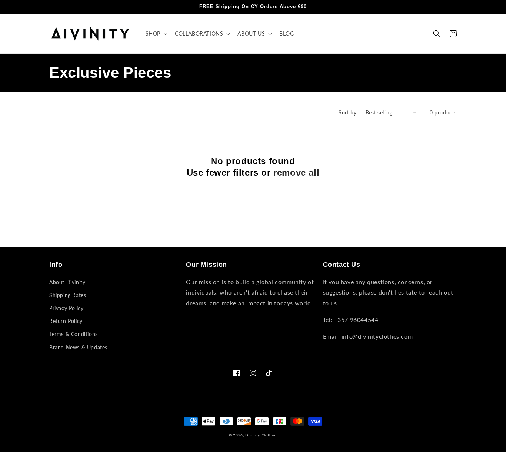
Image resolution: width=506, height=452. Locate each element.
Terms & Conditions (73, 334)
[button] (155, 33)
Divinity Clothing (261, 435)
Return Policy (66, 321)
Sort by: (348, 112)
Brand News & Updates (78, 347)
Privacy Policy (66, 308)
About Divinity (67, 282)
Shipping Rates (67, 295)
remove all (296, 172)
